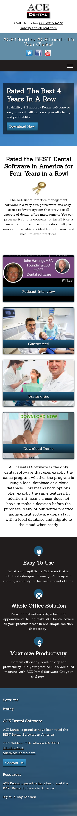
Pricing (8, 709)
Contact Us (14, 763)
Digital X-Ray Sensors (19, 797)
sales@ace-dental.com (38, 28)
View (38, 285)
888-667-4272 (51, 23)
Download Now (22, 126)
